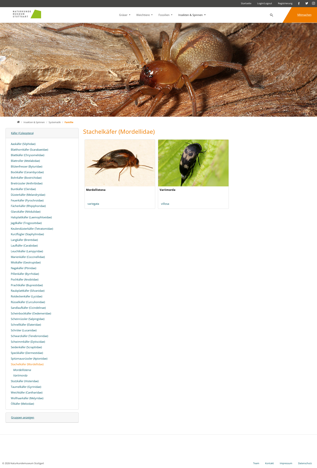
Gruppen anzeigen (22, 417)
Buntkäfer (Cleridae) (23, 189)
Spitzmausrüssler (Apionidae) (29, 358)
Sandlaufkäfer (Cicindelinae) (28, 307)
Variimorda (20, 375)
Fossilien (164, 15)
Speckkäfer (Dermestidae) (27, 353)
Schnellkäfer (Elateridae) (26, 324)
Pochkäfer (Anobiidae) (24, 279)
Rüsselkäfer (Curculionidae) (28, 302)
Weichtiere (143, 15)
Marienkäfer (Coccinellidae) (28, 257)
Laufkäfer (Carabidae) (24, 245)
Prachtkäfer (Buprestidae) (27, 285)
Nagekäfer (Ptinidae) (23, 268)
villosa (165, 203)
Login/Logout (264, 3)
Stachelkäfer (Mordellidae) (27, 364)
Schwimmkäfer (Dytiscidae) (28, 341)
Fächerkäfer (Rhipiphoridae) (28, 206)
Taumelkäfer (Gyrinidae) (26, 387)
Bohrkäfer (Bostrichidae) (26, 177)
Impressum (286, 463)
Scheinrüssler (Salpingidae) (27, 319)
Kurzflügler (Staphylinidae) (27, 234)
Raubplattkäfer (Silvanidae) (27, 290)
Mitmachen (304, 15)
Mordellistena (22, 370)
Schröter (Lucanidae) (24, 330)
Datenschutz (305, 463)
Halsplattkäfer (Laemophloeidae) (31, 217)
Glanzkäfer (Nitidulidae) (25, 211)
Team (256, 463)
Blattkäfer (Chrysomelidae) (27, 155)
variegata (93, 203)
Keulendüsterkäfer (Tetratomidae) (32, 228)
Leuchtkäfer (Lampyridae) (27, 251)
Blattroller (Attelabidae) (25, 161)
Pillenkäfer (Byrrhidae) (25, 274)
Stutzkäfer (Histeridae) (25, 381)
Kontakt (269, 463)
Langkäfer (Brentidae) (24, 240)
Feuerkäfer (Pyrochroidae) (27, 200)
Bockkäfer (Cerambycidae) (27, 172)
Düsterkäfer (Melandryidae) (28, 194)
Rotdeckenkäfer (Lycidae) (26, 296)
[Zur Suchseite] (271, 15)
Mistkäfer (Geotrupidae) (26, 262)
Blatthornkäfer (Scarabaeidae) (29, 149)
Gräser (123, 15)
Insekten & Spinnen (190, 15)
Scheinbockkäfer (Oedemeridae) (31, 313)
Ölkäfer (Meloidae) (22, 403)
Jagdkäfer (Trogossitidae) (26, 223)
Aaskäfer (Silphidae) (23, 144)
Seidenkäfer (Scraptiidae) (26, 347)
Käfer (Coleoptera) (22, 133)
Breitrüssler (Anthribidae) (26, 183)
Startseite (246, 3)
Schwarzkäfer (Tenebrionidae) (29, 336)
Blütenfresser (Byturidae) (26, 166)
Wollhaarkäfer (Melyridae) (27, 398)
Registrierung (285, 3)
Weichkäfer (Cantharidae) (26, 392)
